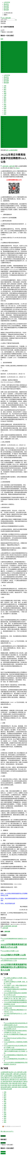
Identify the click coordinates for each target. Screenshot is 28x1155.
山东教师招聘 (7, 926)
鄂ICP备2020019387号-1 (7, 1131)
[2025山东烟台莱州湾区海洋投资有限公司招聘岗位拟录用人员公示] (15, 1024)
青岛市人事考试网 (12, 1085)
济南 (5, 44)
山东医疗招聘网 (7, 1076)
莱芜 (5, 72)
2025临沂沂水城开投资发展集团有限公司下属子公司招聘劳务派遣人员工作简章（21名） (15, 1051)
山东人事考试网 (18, 1072)
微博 (2, 39)
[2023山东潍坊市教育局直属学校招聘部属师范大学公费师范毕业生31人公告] (14, 959)
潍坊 (5, 59)
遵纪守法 (7, 1077)
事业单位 (6, 4)
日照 (5, 64)
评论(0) (18, 168)
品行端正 (4, 1085)
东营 (5, 53)
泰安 (5, 62)
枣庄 (5, 126)
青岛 (5, 46)
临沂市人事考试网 (10, 1079)
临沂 (5, 49)
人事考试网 (11, 166)
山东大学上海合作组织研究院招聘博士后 (15, 1000)
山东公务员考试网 (15, 1077)
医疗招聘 (6, 8)
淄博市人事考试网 (12, 1087)
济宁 (5, 61)
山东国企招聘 (8, 1074)
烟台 (5, 55)
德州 (5, 47)
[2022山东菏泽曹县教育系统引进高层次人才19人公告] (14, 939)
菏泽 (5, 70)
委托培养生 (5, 1083)
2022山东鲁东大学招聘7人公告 (13, 955)
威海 (5, 57)
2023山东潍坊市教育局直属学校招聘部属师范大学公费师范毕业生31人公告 (14, 967)
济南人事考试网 (13, 1083)
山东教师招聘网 (13, 150)
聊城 (5, 66)
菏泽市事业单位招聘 (6, 1089)
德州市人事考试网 (13, 1081)
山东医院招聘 (4, 1072)
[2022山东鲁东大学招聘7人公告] (14, 951)
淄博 (5, 51)
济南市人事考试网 (22, 1087)
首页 (5, 42)
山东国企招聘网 (16, 1076)
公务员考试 (7, 2)
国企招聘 (6, 6)
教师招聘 (6, 9)
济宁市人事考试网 (20, 1079)
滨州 (5, 68)
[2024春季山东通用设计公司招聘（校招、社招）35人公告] (15, 979)
